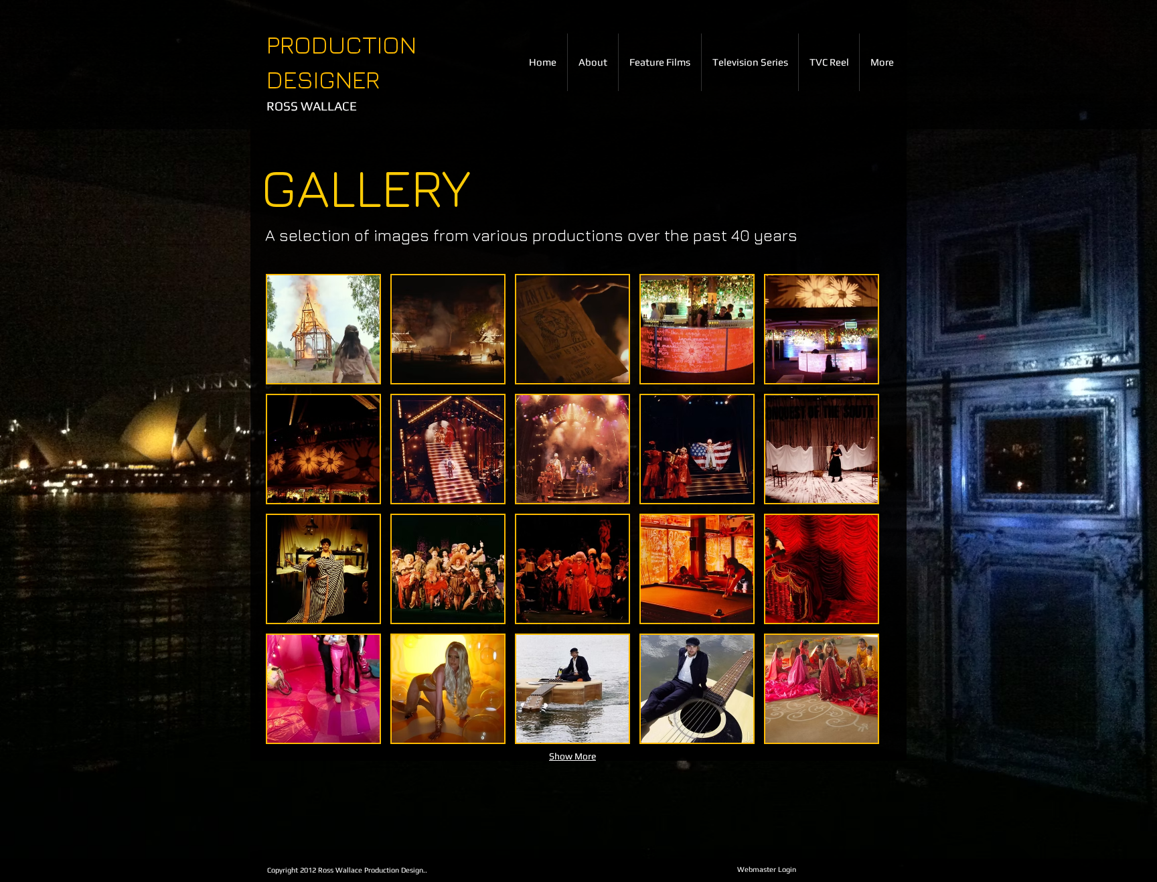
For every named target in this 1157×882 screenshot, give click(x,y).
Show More (572, 756)
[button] (323, 329)
